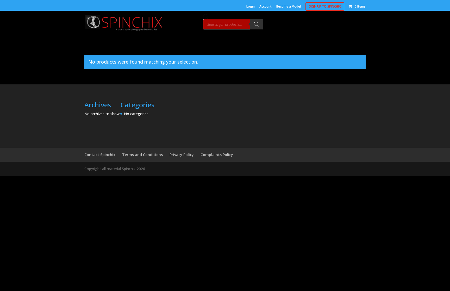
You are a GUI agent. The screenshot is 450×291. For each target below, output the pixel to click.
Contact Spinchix (99, 154)
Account (265, 7)
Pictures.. (336, 25)
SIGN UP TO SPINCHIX (325, 6)
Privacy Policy (182, 154)
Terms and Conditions (142, 154)
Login (250, 7)
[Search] (256, 24)
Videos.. (359, 25)
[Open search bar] (205, 16)
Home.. (276, 25)
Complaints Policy (217, 154)
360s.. (316, 25)
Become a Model (288, 7)
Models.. (296, 25)
